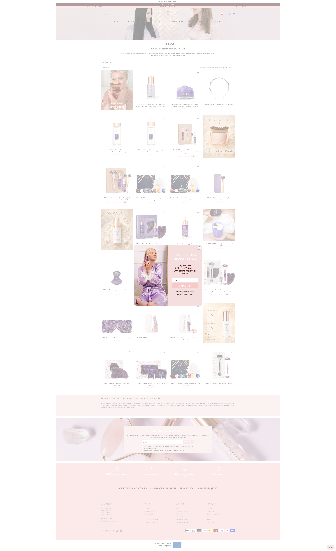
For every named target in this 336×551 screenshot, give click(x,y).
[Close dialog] (199, 248)
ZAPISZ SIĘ (185, 285)
